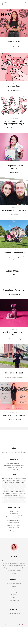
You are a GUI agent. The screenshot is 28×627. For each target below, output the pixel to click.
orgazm (12, 489)
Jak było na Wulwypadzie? (14, 253)
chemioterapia (17, 478)
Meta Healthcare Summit (13, 520)
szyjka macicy (11, 497)
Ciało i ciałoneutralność (13, 463)
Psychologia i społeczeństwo (13, 467)
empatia (6, 482)
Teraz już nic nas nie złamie (14, 210)
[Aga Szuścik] (4, 3)
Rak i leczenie (13, 469)
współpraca (5, 502)
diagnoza (18, 480)
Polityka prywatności (14, 600)
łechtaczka (18, 502)
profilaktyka (21, 491)
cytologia (9, 480)
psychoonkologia (6, 493)
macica (24, 484)
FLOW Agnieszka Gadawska (19, 625)
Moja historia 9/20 (14, 530)
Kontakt (14, 597)
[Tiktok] (13, 613)
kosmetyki (13, 484)
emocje (23, 480)
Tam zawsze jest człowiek (14, 525)
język (22, 482)
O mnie (14, 586)
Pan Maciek (20, 623)
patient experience (19, 489)
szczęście (4, 497)
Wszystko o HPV (14, 42)
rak (24, 493)
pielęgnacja (6, 491)
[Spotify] (17, 613)
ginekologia (11, 482)
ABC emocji (4, 478)
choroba (24, 478)
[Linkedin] (20, 613)
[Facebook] (11, 613)
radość (20, 493)
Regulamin (14, 603)
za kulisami (12, 502)
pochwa (11, 491)
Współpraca (14, 594)
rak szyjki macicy (8, 495)
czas (14, 480)
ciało (4, 480)
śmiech (23, 502)
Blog (14, 589)
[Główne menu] (25, 3)
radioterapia (14, 493)
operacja (7, 489)
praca (16, 491)
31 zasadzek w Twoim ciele (14, 290)
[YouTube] (15, 613)
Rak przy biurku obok (14, 373)
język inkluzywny (6, 484)
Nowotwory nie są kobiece (14, 415)
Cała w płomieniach (14, 86)
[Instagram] (8, 613)
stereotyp (21, 495)
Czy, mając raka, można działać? (13, 516)
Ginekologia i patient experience (13, 465)
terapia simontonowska (21, 497)
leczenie (19, 484)
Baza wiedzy (14, 592)
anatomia (10, 478)
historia (18, 482)
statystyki (15, 495)
